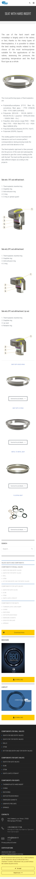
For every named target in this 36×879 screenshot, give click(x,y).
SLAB (4, 592)
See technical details (17, 398)
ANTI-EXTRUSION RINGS (10, 615)
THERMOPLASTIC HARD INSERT (12, 607)
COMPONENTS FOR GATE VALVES (12, 586)
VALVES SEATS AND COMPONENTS (13, 563)
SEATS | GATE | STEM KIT (10, 598)
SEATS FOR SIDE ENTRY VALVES (12, 570)
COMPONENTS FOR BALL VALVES (12, 567)
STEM (4, 578)
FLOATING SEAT (18, 495)
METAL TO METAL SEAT (18, 452)
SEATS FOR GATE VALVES (10, 590)
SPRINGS (5, 623)
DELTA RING (6, 612)
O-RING (5, 609)
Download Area (19, 632)
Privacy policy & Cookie (9, 842)
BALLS (5, 743)
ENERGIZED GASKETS (9, 617)
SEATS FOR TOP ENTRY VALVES (12, 573)
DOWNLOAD (19, 680)
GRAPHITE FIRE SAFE (9, 620)
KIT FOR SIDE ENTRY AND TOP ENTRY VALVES (16, 581)
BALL (4, 575)
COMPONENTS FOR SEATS (10, 603)
